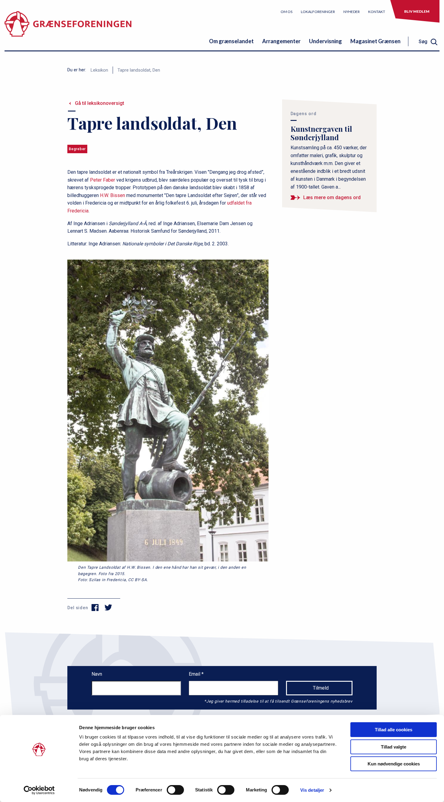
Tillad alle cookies (393, 729)
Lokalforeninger (318, 11)
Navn (97, 674)
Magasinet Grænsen (375, 41)
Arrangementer (281, 41)
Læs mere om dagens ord (332, 197)
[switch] (175, 790)
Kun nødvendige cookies (394, 763)
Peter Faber (102, 180)
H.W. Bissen (112, 195)
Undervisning (325, 41)
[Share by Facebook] (95, 608)
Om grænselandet (231, 41)
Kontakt (376, 11)
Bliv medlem (417, 11)
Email (195, 674)
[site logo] (68, 28)
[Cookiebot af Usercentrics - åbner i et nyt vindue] (39, 790)
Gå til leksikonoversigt (99, 103)
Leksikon (99, 70)
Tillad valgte (393, 746)
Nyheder (351, 11)
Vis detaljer (312, 790)
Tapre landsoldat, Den (138, 70)
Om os (286, 11)
